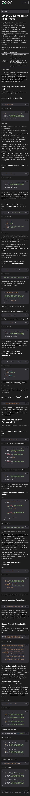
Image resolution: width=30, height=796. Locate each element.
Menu (25, 2)
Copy (26, 104)
